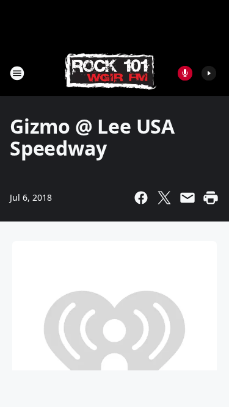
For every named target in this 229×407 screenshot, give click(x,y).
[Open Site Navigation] (17, 73)
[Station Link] (110, 73)
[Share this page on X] (164, 197)
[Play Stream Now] (209, 73)
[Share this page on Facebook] (141, 197)
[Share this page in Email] (187, 197)
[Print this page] (210, 197)
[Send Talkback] (185, 73)
